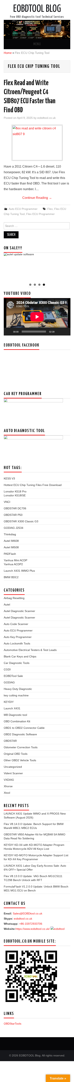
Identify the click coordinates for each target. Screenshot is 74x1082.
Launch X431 (12, 708)
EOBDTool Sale (13, 675)
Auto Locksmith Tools (17, 643)
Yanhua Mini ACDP (15, 560)
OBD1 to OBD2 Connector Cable (24, 727)
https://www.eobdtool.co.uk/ (33, 928)
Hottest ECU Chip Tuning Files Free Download (33, 485)
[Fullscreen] (65, 332)
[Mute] (59, 332)
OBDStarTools (12, 1023)
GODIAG (9, 682)
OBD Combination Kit (17, 721)
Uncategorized (13, 766)
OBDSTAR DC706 (15, 508)
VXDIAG (9, 779)
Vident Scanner (13, 773)
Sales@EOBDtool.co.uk (27, 913)
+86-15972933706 (30, 923)
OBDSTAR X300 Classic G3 (21, 521)
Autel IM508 (11, 547)
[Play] (9, 332)
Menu (37, 44)
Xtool (7, 792)
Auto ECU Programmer (23, 208)
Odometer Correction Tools (20, 747)
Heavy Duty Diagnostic (18, 688)
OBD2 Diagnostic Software (20, 734)
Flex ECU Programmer (40, 214)
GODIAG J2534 (13, 527)
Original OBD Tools (15, 753)
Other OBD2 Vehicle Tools (20, 760)
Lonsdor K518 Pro (15, 491)
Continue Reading (37, 197)
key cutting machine (16, 695)
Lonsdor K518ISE (15, 495)
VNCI (7, 501)
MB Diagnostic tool (15, 714)
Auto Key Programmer (18, 637)
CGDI (7, 669)
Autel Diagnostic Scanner (19, 611)
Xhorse (8, 786)
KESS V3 (9, 478)
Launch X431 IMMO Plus (19, 570)
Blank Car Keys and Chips (20, 656)
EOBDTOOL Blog (37, 9)
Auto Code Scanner (16, 624)
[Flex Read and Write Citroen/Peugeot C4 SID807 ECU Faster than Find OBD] (37, 142)
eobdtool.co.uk (46, 117)
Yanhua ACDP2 (13, 564)
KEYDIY (9, 701)
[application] (37, 316)
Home (8, 52)
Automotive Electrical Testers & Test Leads (30, 650)
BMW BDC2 (11, 577)
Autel (7, 604)
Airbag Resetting (14, 598)
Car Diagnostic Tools (16, 662)
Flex (50, 208)
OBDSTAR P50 (13, 514)
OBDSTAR (10, 740)
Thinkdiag (10, 534)
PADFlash (10, 553)
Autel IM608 (11, 540)
